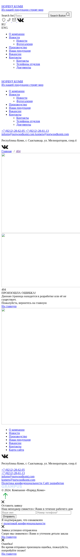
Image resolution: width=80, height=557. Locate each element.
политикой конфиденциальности (24, 523)
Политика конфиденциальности (22, 483)
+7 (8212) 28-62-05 (13, 130)
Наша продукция (20, 50)
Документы (23, 67)
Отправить (9, 516)
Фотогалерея (24, 44)
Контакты (15, 57)
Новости (14, 37)
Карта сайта (16, 449)
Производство (18, 47)
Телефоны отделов (28, 64)
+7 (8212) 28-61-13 (37, 130)
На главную (9, 306)
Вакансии (15, 54)
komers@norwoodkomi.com (52, 134)
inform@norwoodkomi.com (18, 134)
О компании (17, 34)
